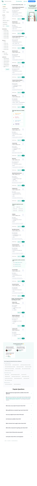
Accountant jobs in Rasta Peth (11, 398)
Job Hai (5, 440)
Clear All (7, 69)
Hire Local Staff (31, 1)
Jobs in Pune (8, 440)
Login (26, 1)
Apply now (19, 18)
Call (23, 18)
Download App (19, 1)
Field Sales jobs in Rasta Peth (14, 399)
